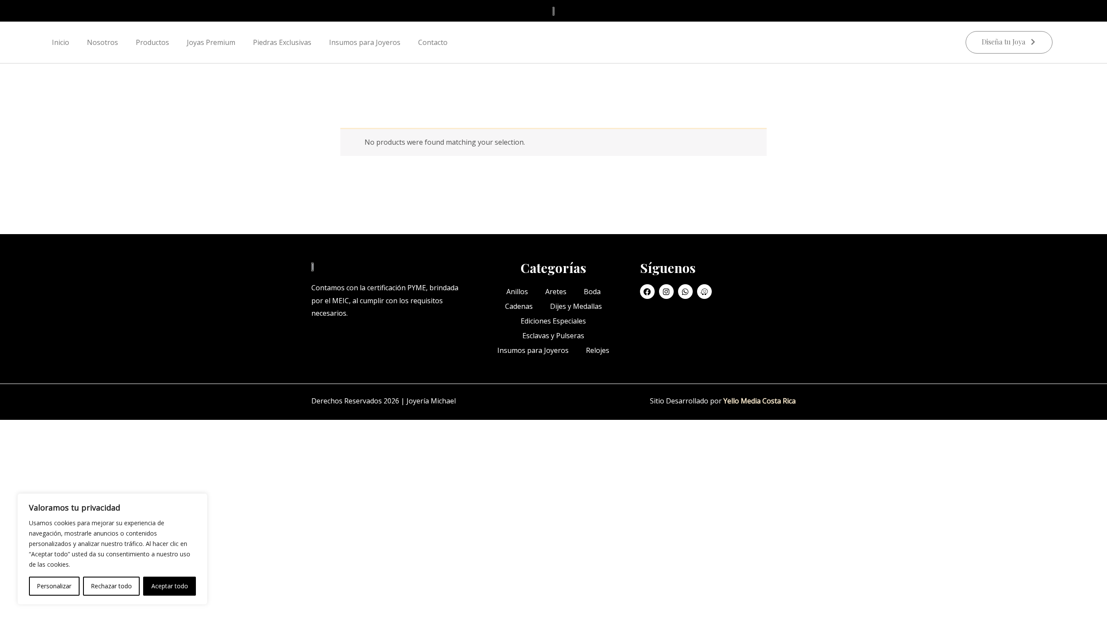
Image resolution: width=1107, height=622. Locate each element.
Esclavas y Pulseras (553, 335)
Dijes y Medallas (576, 306)
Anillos (517, 291)
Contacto (433, 42)
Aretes (555, 291)
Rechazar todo (111, 586)
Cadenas (519, 306)
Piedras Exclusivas (282, 42)
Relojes (597, 350)
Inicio (60, 42)
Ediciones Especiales (553, 321)
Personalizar (54, 586)
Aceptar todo (169, 586)
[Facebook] (647, 291)
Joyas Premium (211, 42)
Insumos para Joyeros (364, 42)
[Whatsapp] (685, 291)
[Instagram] (666, 291)
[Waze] (704, 291)
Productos (152, 42)
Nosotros (102, 42)
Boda (592, 291)
